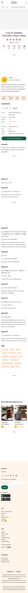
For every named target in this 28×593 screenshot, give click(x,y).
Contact (3, 539)
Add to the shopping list (15, 138)
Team (2, 515)
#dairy (12, 367)
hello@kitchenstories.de (14, 578)
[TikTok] (8, 475)
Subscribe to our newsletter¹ (8, 479)
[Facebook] (2, 475)
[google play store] (14, 499)
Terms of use (4, 534)
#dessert (18, 349)
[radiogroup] (14, 39)
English (9, 547)
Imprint (3, 532)
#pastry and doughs (7, 363)
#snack (12, 349)
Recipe (2, 7)
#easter (19, 353)
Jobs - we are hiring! (6, 511)
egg (10, 124)
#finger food (5, 367)
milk (10, 119)
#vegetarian (5, 356)
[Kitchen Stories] (14, 2)
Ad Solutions (4, 558)
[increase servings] (10, 108)
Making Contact (5, 561)
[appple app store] (14, 496)
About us (3, 513)
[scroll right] (26, 412)
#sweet (21, 356)
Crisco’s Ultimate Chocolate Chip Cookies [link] (18, 7)
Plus (3, 521)
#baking (4, 353)
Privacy (3, 536)
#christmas (14, 356)
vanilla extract (12, 122)
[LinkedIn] (16, 475)
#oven (18, 367)
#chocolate (18, 363)
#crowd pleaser (14, 360)
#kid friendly (12, 353)
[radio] (7, 39)
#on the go (5, 349)
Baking (7, 7)
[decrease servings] (3, 108)
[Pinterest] (13, 475)
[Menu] (2, 2)
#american (5, 360)
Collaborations (5, 517)
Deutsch (3, 547)
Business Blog (5, 560)
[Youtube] (11, 475)
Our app (3, 519)
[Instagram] (5, 475)
